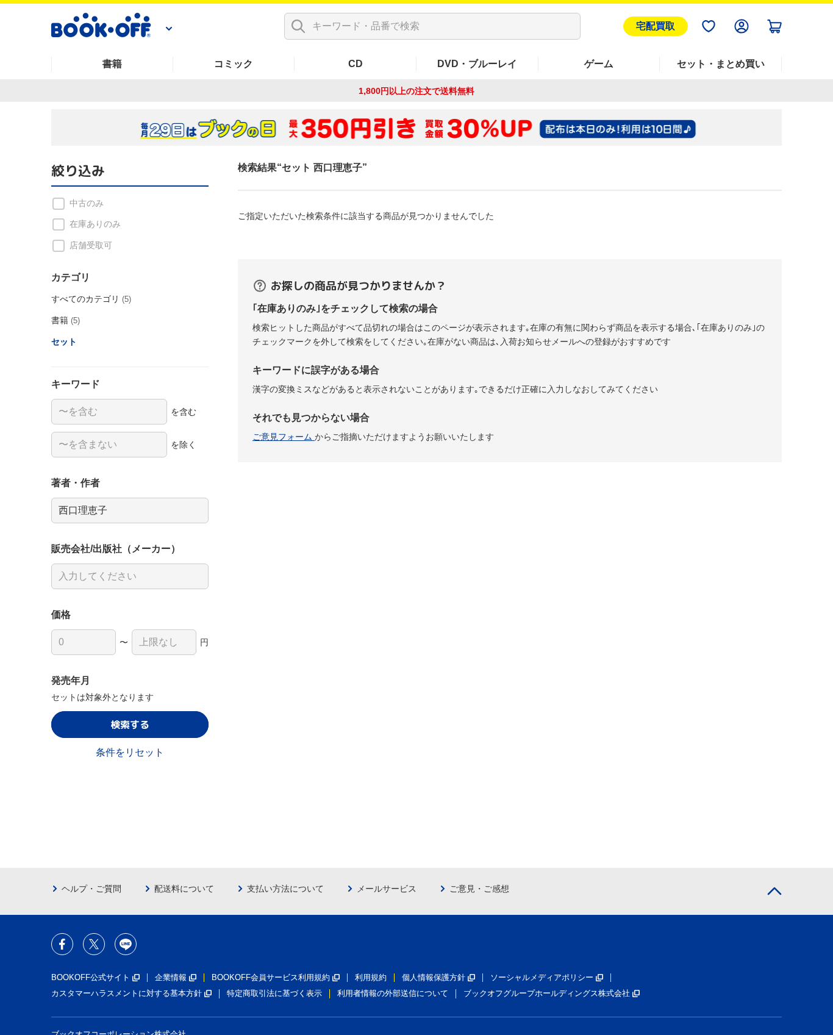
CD (355, 64)
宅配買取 (655, 26)
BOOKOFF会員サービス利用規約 (271, 977)
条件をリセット (130, 752)
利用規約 (371, 977)
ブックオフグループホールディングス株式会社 (546, 993)
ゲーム (598, 64)
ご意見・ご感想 (479, 889)
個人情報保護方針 (433, 977)
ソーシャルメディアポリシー (541, 977)
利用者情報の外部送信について (392, 993)
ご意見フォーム (283, 437)
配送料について (184, 889)
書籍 (112, 64)
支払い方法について (285, 889)
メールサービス (386, 889)
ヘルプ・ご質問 (91, 889)
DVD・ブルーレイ (477, 64)
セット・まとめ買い (721, 64)
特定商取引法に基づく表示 (274, 993)
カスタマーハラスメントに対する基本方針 (126, 993)
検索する (129, 724)
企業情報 (171, 977)
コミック (233, 64)
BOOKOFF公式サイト (90, 977)
